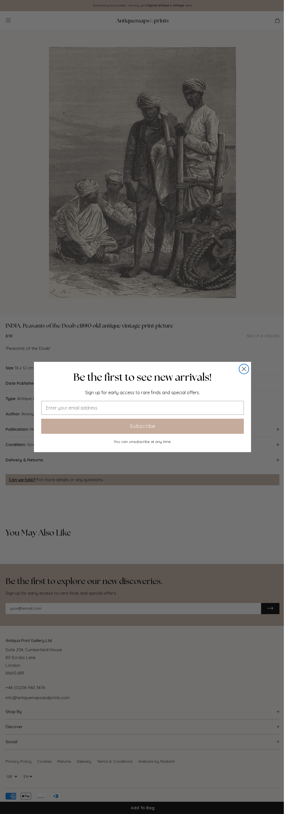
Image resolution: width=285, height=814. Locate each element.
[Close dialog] (244, 369)
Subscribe (142, 426)
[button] (142, 377)
